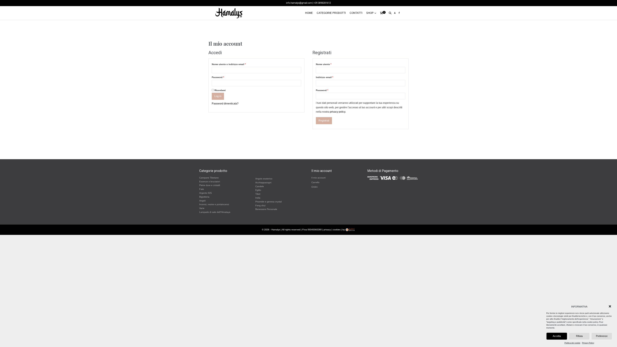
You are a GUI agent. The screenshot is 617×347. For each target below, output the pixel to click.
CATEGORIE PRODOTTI (331, 13)
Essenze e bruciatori (209, 181)
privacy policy (337, 111)
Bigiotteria (204, 197)
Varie (201, 208)
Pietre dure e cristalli (209, 185)
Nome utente (323, 64)
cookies (336, 229)
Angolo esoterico (263, 178)
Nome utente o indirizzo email (229, 64)
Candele (259, 186)
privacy (327, 229)
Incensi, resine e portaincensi (214, 204)
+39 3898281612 (322, 3)
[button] (610, 307)
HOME (309, 13)
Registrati (323, 120)
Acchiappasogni (263, 182)
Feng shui (260, 205)
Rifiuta (579, 336)
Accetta (557, 336)
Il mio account (318, 177)
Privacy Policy (588, 343)
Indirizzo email (324, 77)
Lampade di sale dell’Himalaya (214, 212)
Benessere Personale (266, 209)
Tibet (257, 194)
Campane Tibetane (209, 177)
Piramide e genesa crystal (268, 201)
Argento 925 (205, 193)
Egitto (258, 190)
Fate (201, 189)
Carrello (315, 182)
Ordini (314, 187)
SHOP (370, 13)
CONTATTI (356, 13)
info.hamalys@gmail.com (299, 3)
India (257, 197)
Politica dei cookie (572, 343)
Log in (217, 96)
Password (218, 77)
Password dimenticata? (225, 103)
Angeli (202, 200)
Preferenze (602, 336)
